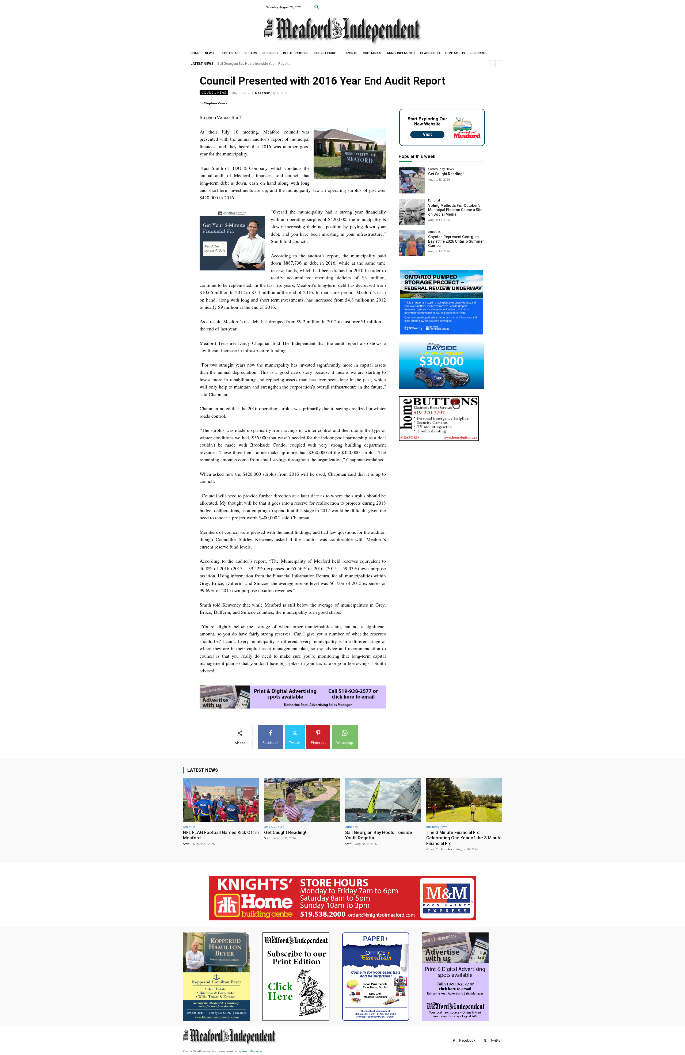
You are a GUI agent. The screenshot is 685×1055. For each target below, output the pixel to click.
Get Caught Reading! (446, 174)
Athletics (434, 231)
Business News (436, 826)
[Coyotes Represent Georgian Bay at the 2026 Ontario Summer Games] (412, 243)
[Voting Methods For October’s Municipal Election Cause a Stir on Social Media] (412, 212)
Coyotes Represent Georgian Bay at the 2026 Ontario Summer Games (456, 241)
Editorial (434, 200)
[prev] (490, 63)
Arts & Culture (274, 826)
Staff (186, 844)
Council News (214, 92)
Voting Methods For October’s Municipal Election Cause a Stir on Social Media (455, 210)
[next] (498, 63)
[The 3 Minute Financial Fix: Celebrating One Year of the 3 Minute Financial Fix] (464, 799)
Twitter (496, 1040)
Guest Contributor (439, 849)
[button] (316, 7)
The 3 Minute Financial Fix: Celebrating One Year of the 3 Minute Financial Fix (275, 64)
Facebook (467, 1040)
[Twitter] (485, 1040)
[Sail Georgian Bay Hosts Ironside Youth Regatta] (383, 799)
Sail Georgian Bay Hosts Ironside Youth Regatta (378, 835)
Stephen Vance (215, 103)
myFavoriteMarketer (250, 1051)
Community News (441, 168)
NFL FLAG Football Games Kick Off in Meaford (221, 835)
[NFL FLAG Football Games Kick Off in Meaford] (221, 799)
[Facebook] (454, 1040)
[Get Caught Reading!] (412, 180)
